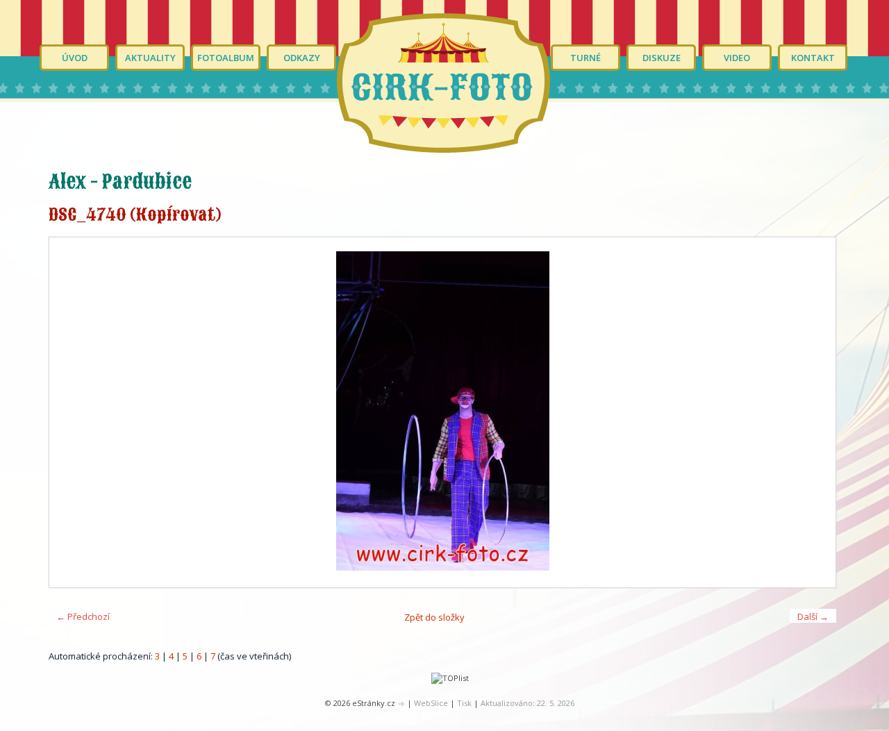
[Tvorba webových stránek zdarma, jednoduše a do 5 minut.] (402, 703)
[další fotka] (813, 412)
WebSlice (431, 703)
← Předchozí (83, 616)
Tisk (464, 703)
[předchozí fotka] (72, 412)
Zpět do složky (434, 617)
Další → (813, 616)
